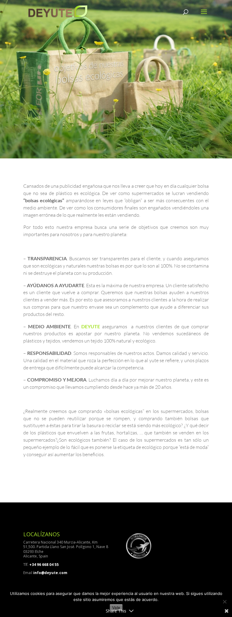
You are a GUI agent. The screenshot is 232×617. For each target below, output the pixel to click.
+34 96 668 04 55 (44, 564)
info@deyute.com (50, 572)
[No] (224, 602)
